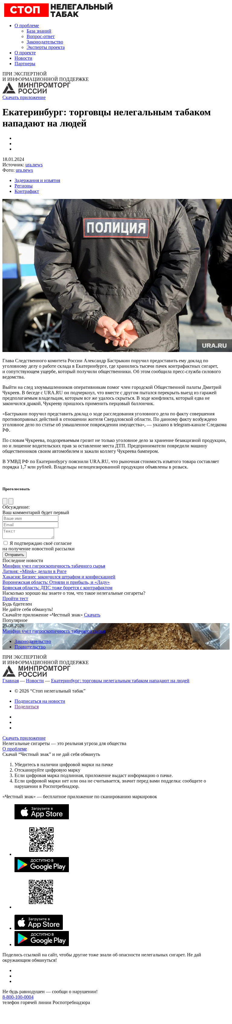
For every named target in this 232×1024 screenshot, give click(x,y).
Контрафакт (26, 191)
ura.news (34, 164)
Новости (23, 58)
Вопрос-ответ (41, 36)
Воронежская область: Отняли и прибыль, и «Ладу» (56, 582)
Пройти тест (15, 598)
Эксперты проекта (46, 47)
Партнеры (24, 63)
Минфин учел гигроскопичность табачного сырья (53, 565)
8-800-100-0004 (18, 997)
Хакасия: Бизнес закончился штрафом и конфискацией (58, 576)
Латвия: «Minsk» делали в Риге (34, 571)
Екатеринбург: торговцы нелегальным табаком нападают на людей (120, 680)
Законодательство (45, 41)
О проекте (25, 52)
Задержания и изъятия (37, 180)
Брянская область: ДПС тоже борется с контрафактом (57, 587)
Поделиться (26, 706)
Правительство (30, 646)
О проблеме (26, 25)
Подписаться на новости (39, 701)
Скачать (92, 614)
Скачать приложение (24, 97)
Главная (10, 680)
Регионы (23, 185)
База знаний (39, 31)
